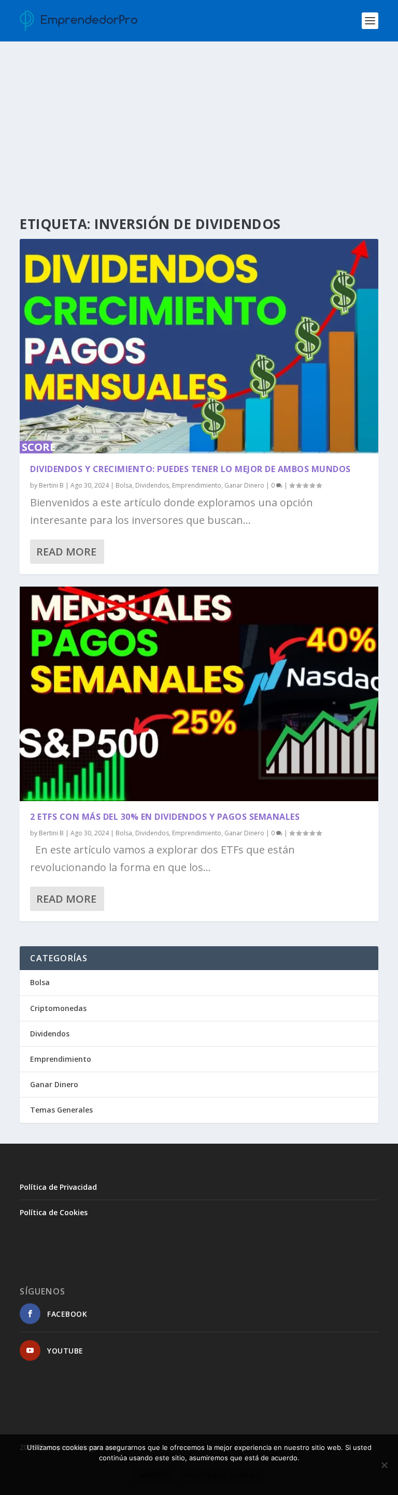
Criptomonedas (58, 1008)
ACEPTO (153, 1475)
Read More (66, 552)
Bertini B (51, 485)
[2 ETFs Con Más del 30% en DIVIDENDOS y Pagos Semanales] (199, 694)
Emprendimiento (196, 485)
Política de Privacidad (58, 1187)
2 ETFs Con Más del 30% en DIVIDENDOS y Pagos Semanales (165, 816)
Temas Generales (61, 1110)
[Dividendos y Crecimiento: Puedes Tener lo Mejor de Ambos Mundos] (199, 346)
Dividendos (152, 485)
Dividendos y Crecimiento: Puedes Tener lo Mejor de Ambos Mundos (190, 469)
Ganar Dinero (244, 485)
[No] (384, 1465)
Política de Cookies (54, 1212)
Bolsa (124, 485)
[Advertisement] (199, 119)
